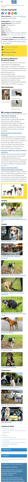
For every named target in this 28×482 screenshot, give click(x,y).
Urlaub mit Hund (12, 473)
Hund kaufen (19, 470)
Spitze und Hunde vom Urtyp (9, 437)
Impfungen (4, 473)
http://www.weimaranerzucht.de (16, 35)
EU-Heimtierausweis (6, 422)
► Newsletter (5, 455)
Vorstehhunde (6, 441)
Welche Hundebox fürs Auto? (8, 405)
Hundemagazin (6, 467)
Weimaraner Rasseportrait (10, 47)
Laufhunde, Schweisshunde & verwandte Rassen (14, 439)
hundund (11, 478)
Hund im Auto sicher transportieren (10, 387)
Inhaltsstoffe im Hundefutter (8, 115)
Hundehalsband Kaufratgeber (8, 367)
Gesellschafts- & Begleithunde (10, 444)
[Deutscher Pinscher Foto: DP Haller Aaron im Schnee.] (16, 93)
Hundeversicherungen (7, 475)
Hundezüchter (7, 5)
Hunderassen (5, 464)
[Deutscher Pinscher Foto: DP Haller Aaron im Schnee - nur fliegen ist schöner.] (16, 104)
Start (2, 5)
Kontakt (3, 481)
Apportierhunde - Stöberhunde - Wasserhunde (14, 442)
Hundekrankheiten (17, 471)
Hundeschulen (18, 464)
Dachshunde (6, 435)
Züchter (12, 464)
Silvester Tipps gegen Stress (8, 241)
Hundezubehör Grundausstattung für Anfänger (13, 275)
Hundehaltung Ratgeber (8, 470)
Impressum (9, 481)
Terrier (4, 434)
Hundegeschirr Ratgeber (7, 332)
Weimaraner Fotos (8, 49)
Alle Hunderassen (8, 55)
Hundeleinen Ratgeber (7, 350)
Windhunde (5, 446)
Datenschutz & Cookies (19, 481)
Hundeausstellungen (6, 471)
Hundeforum (14, 467)
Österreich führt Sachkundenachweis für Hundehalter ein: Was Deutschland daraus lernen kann (13, 219)
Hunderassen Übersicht (8, 197)
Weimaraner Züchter (16, 5)
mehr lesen (20, 84)
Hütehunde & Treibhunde (9, 429)
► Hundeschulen (6, 449)
